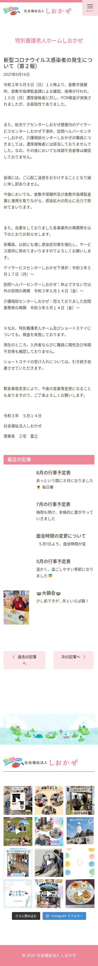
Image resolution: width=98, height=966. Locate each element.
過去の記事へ (27, 660)
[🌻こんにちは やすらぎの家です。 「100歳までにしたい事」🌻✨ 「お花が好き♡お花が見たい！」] (18, 831)
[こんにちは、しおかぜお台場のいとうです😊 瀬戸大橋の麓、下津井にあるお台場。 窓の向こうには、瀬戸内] (80, 800)
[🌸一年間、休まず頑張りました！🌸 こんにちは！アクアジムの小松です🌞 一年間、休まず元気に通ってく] (49, 800)
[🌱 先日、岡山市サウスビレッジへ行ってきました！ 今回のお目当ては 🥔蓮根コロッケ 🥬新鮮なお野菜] (80, 831)
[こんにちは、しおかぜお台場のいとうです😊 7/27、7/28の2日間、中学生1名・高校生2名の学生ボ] (18, 862)
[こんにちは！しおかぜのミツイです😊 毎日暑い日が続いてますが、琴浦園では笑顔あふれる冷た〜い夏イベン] (49, 831)
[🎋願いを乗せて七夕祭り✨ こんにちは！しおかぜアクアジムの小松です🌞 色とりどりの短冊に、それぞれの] (18, 893)
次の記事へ (70, 656)
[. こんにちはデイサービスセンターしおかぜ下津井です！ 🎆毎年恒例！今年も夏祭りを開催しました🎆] (18, 800)
